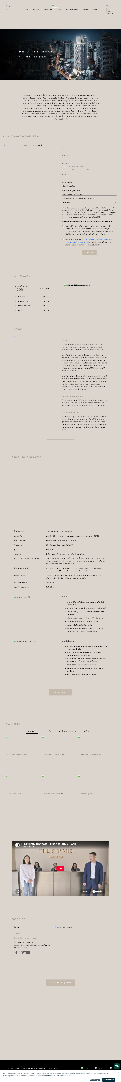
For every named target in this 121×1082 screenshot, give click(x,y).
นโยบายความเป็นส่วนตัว (63, 1076)
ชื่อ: (63, 147)
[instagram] (20, 952)
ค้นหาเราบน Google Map (60, 982)
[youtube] (28, 952)
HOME (26, 10)
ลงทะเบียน (36, 10)
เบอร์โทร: (66, 163)
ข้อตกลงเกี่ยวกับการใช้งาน (75, 242)
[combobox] (65, 167)
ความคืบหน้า (48, 10)
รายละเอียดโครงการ (72, 10)
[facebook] (16, 952)
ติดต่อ (95, 10)
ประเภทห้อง (67, 182)
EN (108, 14)
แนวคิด (59, 10)
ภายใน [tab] (48, 731)
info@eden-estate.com (26, 938)
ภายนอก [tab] (31, 731)
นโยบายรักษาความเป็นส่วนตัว (96, 239)
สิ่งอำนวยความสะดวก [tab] (67, 731)
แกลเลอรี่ (86, 10)
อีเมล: (64, 174)
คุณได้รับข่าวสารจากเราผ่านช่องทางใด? (78, 198)
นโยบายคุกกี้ (49, 1076)
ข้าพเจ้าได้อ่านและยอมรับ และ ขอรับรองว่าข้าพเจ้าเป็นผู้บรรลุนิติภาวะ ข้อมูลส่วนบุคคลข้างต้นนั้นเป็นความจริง (88, 242)
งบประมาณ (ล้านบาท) (71, 190)
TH (112, 14)
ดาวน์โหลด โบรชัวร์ (60, 692)
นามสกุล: (66, 155)
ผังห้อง (86, 731)
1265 (18, 933)
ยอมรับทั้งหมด (108, 1080)
